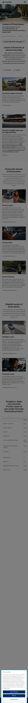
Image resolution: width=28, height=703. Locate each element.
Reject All (14, 695)
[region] (14, 686)
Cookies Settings (14, 699)
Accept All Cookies (14, 691)
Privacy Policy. (7, 688)
